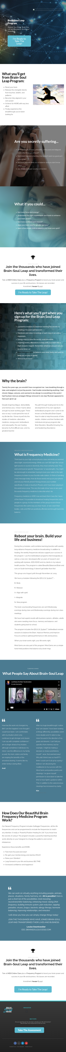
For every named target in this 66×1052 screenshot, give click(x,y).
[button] (26, 1011)
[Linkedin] (22, 1043)
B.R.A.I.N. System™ (46, 578)
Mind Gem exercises (25, 352)
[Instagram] (18, 1043)
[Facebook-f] (15, 1043)
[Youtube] (26, 1043)
